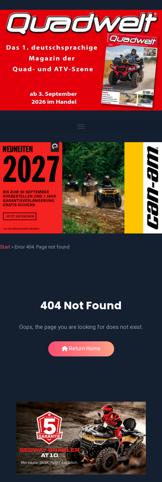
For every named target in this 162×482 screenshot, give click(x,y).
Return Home (84, 348)
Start (5, 247)
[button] (81, 126)
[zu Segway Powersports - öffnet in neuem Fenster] (81, 438)
